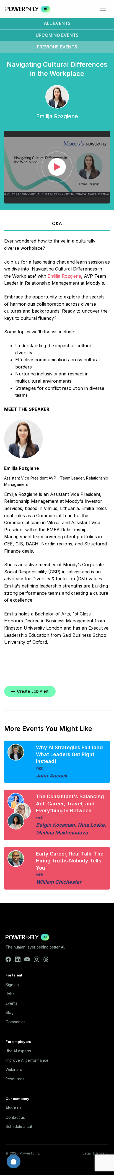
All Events (57, 23)
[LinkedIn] (17, 959)
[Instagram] (36, 959)
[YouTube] (27, 959)
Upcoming (57, 35)
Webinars (14, 1069)
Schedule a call (19, 1126)
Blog (10, 1012)
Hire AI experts (18, 1051)
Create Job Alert (32, 691)
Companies (15, 1022)
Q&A (57, 223)
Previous (57, 47)
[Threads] (46, 959)
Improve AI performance (27, 1060)
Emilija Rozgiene (64, 276)
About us (13, 1108)
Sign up (12, 985)
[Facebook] (8, 959)
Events (11, 1003)
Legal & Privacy (95, 1153)
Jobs (10, 994)
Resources (15, 1079)
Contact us (15, 1117)
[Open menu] (103, 8)
